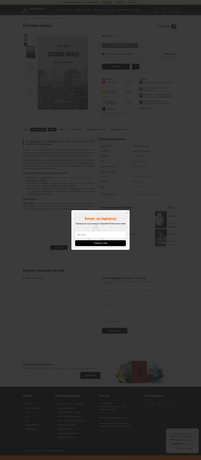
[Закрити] (127, 213)
